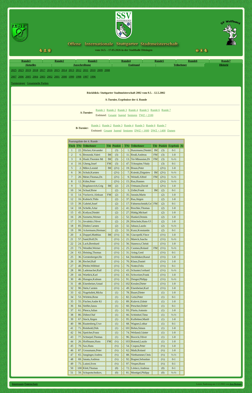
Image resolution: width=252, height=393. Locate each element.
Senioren (132, 115)
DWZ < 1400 (158, 130)
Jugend (122, 115)
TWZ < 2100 (146, 115)
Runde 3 (122, 110)
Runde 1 (100, 110)
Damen (171, 130)
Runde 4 (133, 110)
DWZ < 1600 (141, 130)
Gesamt (112, 115)
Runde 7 (166, 110)
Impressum (18, 384)
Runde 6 (155, 110)
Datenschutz (31, 384)
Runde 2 (111, 110)
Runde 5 (144, 110)
